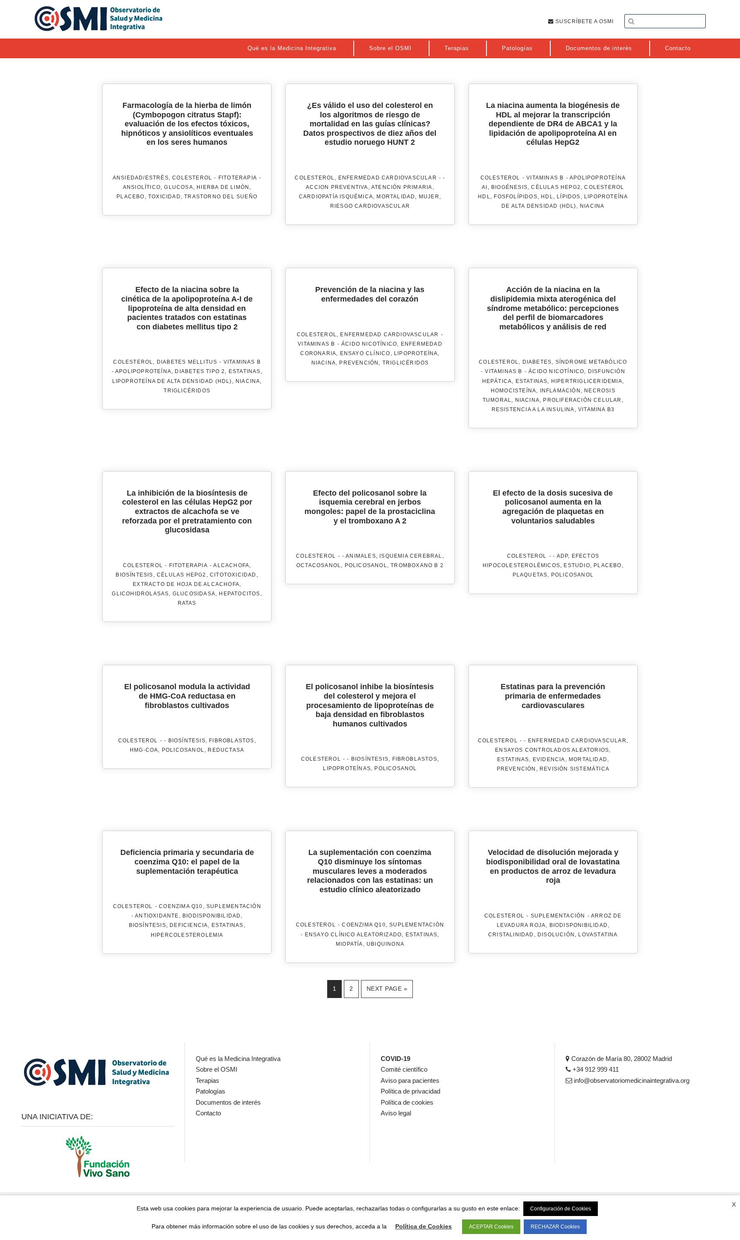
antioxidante (157, 916)
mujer (429, 197)
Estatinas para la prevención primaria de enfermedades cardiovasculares (553, 695)
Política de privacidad (410, 1091)
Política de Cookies (423, 1226)
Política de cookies (407, 1102)
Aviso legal (396, 1113)
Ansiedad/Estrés (141, 178)
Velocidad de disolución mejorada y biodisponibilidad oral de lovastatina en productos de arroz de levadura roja (553, 866)
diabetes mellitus (187, 362)
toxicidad (164, 197)
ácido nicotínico (369, 344)
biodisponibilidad (211, 916)
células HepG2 (556, 187)
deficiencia (189, 925)
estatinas (245, 371)
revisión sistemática (574, 769)
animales (361, 556)
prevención (359, 363)
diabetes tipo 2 (200, 371)
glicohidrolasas (140, 594)
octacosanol (318, 565)
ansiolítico (142, 187)
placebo (130, 197)
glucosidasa (194, 594)
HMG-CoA (144, 750)
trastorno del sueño (220, 197)
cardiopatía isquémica (336, 197)
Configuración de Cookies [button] (560, 1209)
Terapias (207, 1080)
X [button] (734, 1204)
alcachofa (231, 565)
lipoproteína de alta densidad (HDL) (172, 381)
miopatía (349, 944)
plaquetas (530, 575)
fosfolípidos (515, 197)
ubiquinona (385, 944)
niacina (592, 206)
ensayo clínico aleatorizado (353, 935)
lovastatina (598, 935)
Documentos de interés (228, 1102)
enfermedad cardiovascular (387, 178)
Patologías (210, 1091)
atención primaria (401, 187)
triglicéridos (187, 391)
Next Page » (387, 988)
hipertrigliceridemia (586, 381)
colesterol (192, 178)
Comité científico (404, 1069)
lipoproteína (416, 353)
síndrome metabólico (591, 362)
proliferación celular (582, 400)
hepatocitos (239, 594)
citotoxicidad (233, 575)
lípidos (568, 197)
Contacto (208, 1113)
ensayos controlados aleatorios (552, 750)
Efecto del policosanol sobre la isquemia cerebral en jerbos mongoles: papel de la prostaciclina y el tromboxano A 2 (369, 507)
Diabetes (537, 362)
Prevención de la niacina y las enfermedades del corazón (369, 294)
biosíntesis (134, 575)
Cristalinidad (511, 935)
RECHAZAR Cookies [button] (555, 1227)
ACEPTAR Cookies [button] (491, 1227)
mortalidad (395, 197)
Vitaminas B (545, 178)
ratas (187, 603)
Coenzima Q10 (181, 906)
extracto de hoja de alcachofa (186, 584)
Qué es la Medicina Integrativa (238, 1058)
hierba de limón (223, 187)
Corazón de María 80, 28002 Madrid (621, 1058)
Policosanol (366, 565)
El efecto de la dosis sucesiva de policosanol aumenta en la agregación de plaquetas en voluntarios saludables (553, 507)
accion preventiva (337, 187)
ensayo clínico (365, 353)
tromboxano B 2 (417, 565)
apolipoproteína (143, 371)
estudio (577, 565)
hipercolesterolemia (187, 935)
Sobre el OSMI (216, 1069)
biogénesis (509, 187)
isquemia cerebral (410, 556)
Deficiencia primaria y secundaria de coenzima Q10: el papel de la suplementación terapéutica (187, 861)
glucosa (178, 187)
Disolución (556, 935)
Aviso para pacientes (410, 1080)
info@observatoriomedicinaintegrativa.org (630, 1080)
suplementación (233, 906)
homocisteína (513, 391)
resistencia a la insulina (533, 409)
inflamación (560, 391)
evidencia (549, 759)
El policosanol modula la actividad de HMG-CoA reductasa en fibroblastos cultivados (187, 695)
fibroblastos (231, 741)
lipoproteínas (347, 768)
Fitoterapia (237, 178)
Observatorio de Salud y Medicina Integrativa (98, 18)
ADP (562, 556)
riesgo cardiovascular (370, 206)
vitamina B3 (596, 409)
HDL (547, 197)
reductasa (226, 750)
